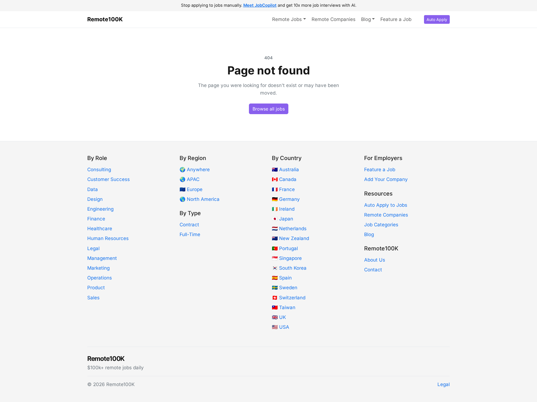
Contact (373, 269)
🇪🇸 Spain (282, 278)
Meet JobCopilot (260, 5)
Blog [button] (366, 19)
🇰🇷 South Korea (289, 268)
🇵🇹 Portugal (285, 248)
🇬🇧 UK (279, 317)
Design (95, 199)
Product (96, 287)
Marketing (98, 268)
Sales (93, 297)
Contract (189, 224)
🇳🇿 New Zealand (290, 238)
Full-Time (190, 234)
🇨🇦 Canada (284, 179)
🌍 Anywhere (195, 169)
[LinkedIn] (447, 362)
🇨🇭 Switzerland (288, 297)
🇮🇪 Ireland (283, 209)
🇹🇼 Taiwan (283, 307)
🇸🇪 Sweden (284, 287)
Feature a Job (395, 19)
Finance (96, 219)
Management (102, 258)
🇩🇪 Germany (286, 199)
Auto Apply (437, 19)
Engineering (100, 209)
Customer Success (108, 179)
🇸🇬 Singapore (287, 258)
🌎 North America (200, 199)
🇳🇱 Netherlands (289, 228)
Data (92, 189)
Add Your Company (386, 179)
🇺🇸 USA (280, 327)
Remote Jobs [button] (287, 19)
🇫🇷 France (283, 189)
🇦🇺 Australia (285, 169)
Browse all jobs (269, 109)
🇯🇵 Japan (282, 219)
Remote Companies (333, 19)
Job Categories (381, 224)
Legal (93, 248)
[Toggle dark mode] (419, 19)
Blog (369, 234)
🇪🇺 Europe (191, 189)
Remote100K (105, 19)
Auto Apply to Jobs (385, 205)
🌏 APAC (189, 179)
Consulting (99, 169)
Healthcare (99, 228)
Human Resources (108, 238)
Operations (99, 278)
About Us (374, 260)
